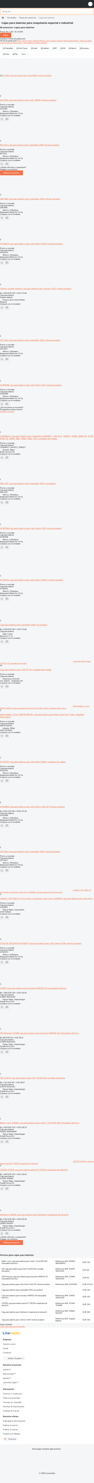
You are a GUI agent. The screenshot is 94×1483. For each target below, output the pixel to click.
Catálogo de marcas (11, 1411)
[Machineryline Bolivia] (17, 4)
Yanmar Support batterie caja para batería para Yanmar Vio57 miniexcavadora (35, 289)
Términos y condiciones (12, 1394)
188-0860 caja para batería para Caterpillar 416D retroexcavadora (30, 199)
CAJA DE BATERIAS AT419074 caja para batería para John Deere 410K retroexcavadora (40, 943)
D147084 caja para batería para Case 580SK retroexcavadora (28, 100)
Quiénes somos (9, 1344)
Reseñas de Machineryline (13, 1406)
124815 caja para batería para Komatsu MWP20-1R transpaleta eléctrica (33, 988)
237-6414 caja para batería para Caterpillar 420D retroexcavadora (30, 851)
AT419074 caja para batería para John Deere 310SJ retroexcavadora (31, 244)
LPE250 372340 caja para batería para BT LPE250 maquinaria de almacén (34, 1170)
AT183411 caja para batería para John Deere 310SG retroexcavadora (31, 580)
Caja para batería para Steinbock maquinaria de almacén (24, 1312)
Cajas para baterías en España (12, 1327)
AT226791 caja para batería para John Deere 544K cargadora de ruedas (33, 762)
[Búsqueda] (90, 11)
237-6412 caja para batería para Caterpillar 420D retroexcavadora (30, 340)
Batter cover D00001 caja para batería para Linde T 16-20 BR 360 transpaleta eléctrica (39, 1123)
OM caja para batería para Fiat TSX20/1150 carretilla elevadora (22, 1270)
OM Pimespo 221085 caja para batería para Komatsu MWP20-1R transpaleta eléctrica (39, 1033)
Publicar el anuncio (11, 173)
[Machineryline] (2, 17)
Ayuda (5, 1348)
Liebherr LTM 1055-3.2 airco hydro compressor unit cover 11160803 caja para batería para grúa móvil (46, 898)
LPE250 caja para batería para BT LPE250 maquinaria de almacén (24, 1304)
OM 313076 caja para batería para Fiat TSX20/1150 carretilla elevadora (32, 1078)
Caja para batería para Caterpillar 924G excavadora (23, 625)
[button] (90, 4)
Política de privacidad (11, 1398)
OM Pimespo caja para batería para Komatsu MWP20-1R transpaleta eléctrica (25, 1278)
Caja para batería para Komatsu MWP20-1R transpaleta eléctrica (24, 1296)
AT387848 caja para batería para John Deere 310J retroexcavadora (30, 385)
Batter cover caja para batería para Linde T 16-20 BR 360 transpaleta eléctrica (24, 1262)
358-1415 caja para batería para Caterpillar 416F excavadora (28, 483)
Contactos (7, 1353)
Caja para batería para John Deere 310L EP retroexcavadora (26, 1284)
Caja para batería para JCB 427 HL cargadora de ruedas (25, 670)
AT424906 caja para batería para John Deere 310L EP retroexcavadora (32, 807)
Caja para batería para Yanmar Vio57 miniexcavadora (23, 1320)
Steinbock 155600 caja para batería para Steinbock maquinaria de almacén (34, 1215)
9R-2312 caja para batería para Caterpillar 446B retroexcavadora (29, 145)
